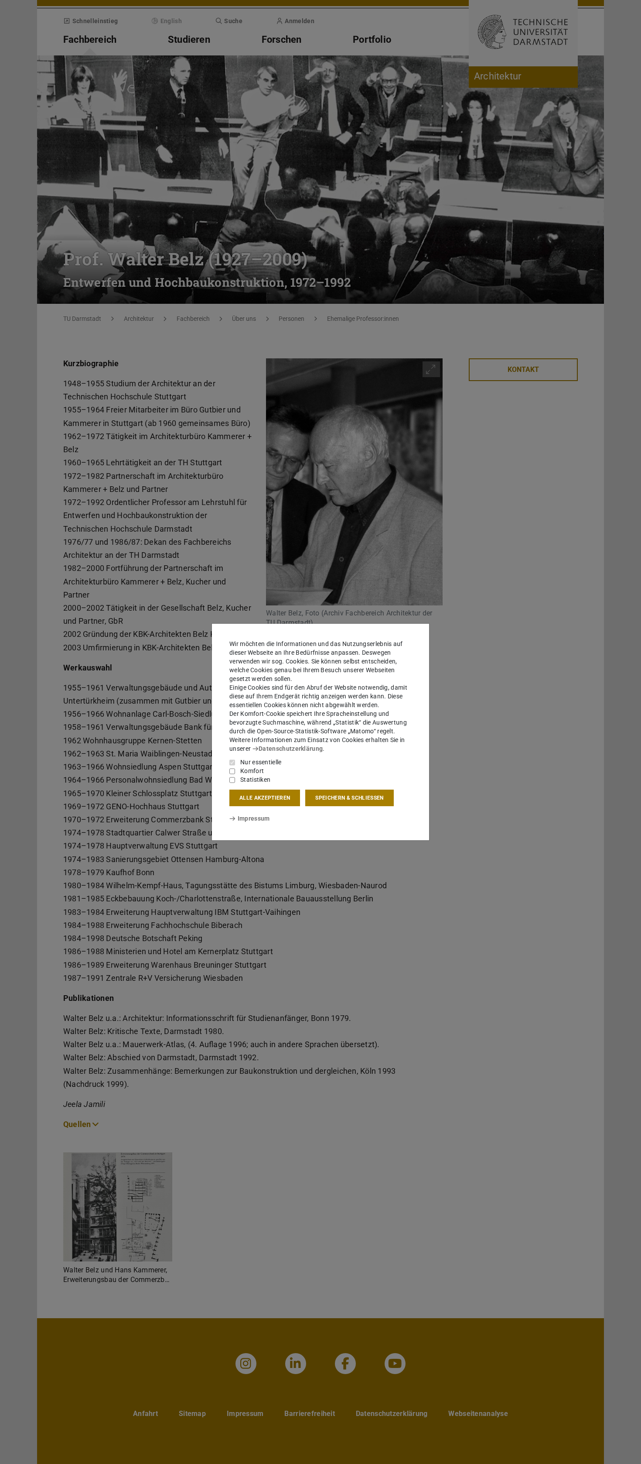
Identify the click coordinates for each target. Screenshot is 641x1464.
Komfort (252, 770)
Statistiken (255, 779)
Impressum (253, 818)
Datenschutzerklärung (291, 748)
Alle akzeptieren (264, 798)
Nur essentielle (261, 762)
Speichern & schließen (349, 798)
